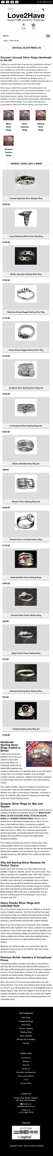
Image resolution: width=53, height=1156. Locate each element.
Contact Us (26, 1068)
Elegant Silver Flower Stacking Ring (26, 653)
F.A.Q (26, 1079)
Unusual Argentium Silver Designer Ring (26, 198)
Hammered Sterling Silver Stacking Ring (26, 691)
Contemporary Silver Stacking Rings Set (26, 425)
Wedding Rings (26, 1032)
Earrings (26, 1043)
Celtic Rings (25, 1017)
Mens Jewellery (26, 1035)
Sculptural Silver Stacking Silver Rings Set (26, 388)
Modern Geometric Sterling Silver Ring (25, 274)
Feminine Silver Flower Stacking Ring (26, 615)
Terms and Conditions (26, 1076)
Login (24, 28)
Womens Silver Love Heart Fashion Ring (26, 539)
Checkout (25, 1061)
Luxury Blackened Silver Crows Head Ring (26, 236)
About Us (26, 1065)
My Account (25, 1057)
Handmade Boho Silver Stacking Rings (25, 577)
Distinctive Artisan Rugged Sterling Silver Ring (26, 312)
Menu (6, 35)
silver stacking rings (18, 815)
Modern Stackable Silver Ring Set (26, 463)
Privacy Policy (26, 1083)
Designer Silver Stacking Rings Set (26, 501)
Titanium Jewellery (26, 1028)
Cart (33, 28)
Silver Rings (14, 40)
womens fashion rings (21, 818)
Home (5, 40)
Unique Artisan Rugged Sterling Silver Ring (26, 350)
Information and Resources (26, 1072)
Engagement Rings (26, 1021)
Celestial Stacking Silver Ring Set (26, 729)
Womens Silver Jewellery (26, 1039)
